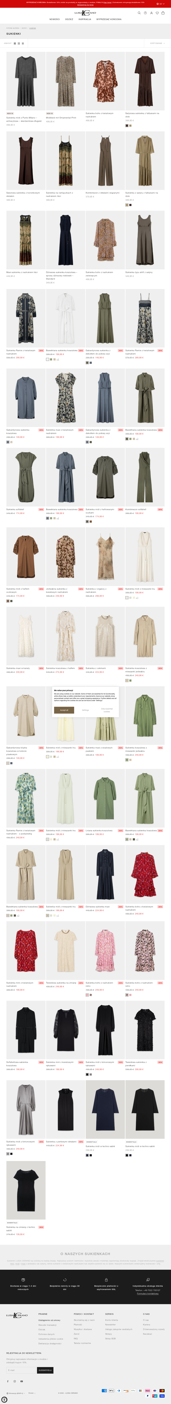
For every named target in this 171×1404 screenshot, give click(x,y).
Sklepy (108, 1334)
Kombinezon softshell (135, 510)
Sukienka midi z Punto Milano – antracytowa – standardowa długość (24, 119)
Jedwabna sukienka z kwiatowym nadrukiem (57, 590)
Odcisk (41, 1330)
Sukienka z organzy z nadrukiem (96, 590)
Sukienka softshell (15, 510)
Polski (31, 1393)
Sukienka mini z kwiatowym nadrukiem (19, 984)
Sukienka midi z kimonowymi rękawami (100, 1064)
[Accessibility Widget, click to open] (4, 1400)
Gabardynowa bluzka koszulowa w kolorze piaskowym (16, 751)
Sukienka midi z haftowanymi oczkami (100, 511)
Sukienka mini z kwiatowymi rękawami (59, 1064)
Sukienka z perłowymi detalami (61, 1142)
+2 (58, 360)
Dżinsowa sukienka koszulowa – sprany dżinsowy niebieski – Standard (61, 276)
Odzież (24, 28)
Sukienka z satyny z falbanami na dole (141, 194)
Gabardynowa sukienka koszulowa (17, 431)
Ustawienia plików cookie (50, 1339)
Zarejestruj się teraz (85, 5)
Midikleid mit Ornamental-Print (61, 118)
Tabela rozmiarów (82, 1343)
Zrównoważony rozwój (154, 1330)
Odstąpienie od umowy (49, 1320)
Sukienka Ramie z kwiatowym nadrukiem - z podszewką (20, 832)
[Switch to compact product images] (23, 43)
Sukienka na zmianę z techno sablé (20, 1229)
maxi (23, 1264)
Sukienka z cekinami (96, 668)
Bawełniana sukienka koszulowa (61, 351)
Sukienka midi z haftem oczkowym (17, 590)
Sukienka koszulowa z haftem (60, 668)
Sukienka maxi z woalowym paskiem (99, 749)
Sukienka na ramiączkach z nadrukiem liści (59, 194)
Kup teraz (107, 2)
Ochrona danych (46, 1334)
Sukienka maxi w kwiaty (18, 668)
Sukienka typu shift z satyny (139, 273)
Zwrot (76, 1334)
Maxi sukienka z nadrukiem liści (22, 273)
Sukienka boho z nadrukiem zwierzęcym (99, 274)
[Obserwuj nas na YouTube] (21, 1381)
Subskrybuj (45, 1370)
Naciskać (147, 1334)
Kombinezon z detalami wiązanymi (103, 193)
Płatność (78, 1325)
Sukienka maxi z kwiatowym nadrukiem (60, 431)
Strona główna (12, 28)
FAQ (76, 1339)
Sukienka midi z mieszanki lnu (140, 589)
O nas (146, 1320)
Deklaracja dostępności (49, 1344)
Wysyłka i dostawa (83, 1330)
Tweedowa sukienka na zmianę (61, 983)
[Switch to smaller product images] (19, 43)
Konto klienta (111, 1320)
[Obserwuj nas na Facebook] (7, 1381)
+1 (137, 598)
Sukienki (32, 28)
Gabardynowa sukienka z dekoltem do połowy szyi (98, 352)
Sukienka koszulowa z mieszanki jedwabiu (136, 670)
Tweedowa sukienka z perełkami (136, 1064)
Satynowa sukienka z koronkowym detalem (23, 194)
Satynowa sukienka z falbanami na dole (142, 115)
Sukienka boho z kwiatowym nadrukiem (100, 115)
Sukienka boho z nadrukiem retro (99, 984)
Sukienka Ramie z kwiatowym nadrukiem (20, 352)
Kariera (146, 1325)
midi (17, 1264)
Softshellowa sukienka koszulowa (17, 1064)
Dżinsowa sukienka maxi (98, 907)
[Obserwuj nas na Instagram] (14, 1381)
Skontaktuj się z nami (84, 1320)
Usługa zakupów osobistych (118, 1330)
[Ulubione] (157, 13)
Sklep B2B (110, 1339)
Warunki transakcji (47, 1325)
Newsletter (110, 1325)
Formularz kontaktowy (148, 1294)
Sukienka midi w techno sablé (100, 1147)
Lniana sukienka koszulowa (99, 831)
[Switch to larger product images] (15, 43)
